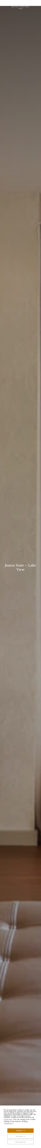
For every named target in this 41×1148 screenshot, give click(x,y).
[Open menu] (37, 4)
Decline (19, 1136)
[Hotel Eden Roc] (20, 6)
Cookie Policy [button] (8, 1119)
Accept (19, 1130)
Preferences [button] (8, 1123)
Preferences (20, 1142)
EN (2, 4)
